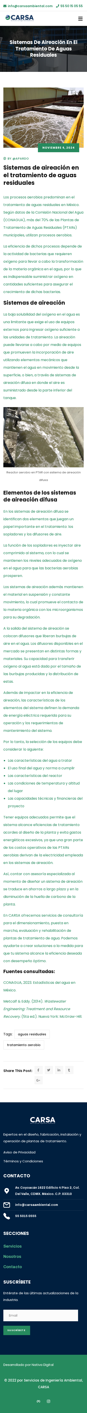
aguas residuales (32, 1034)
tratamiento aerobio (24, 1045)
